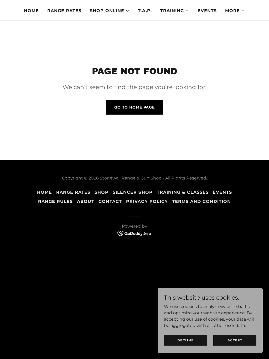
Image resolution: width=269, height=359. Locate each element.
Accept (234, 340)
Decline (185, 340)
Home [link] (31, 10)
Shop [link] (101, 192)
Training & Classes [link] (183, 192)
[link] (134, 232)
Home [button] (44, 192)
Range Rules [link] (55, 201)
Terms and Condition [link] (201, 201)
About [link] (85, 201)
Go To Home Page (134, 107)
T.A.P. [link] (145, 10)
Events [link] (207, 10)
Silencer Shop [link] (132, 192)
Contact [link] (110, 201)
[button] (110, 11)
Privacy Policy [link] (147, 201)
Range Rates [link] (64, 10)
